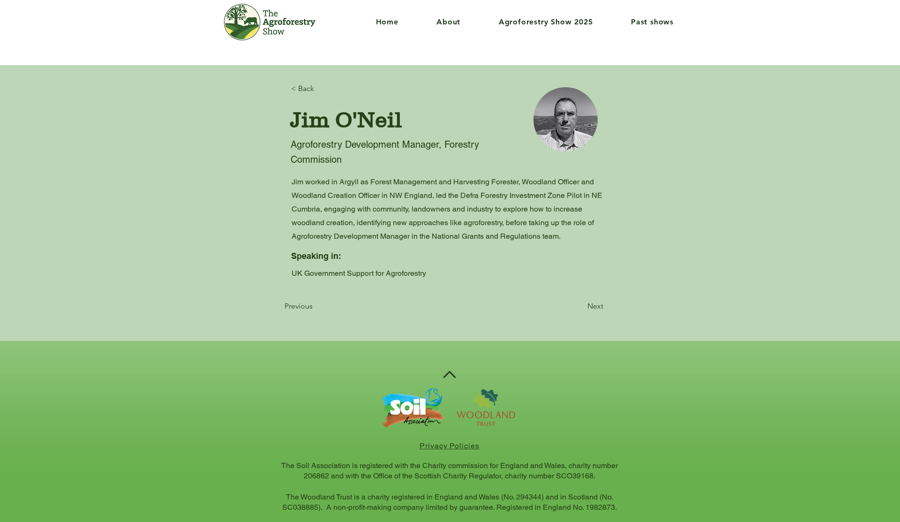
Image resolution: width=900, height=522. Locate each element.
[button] (435, 21)
